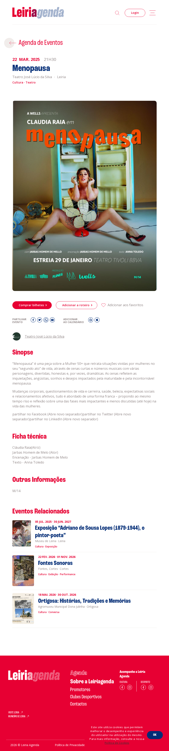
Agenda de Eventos (41, 43)
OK (155, 735)
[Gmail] (91, 321)
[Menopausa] (84, 196)
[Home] (38, 13)
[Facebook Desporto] (143, 688)
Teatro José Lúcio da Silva (44, 336)
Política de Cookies (117, 743)
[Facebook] (34, 321)
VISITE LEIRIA (13, 712)
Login (135, 13)
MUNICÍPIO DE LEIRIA (16, 716)
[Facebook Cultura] (122, 688)
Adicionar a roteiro (75, 305)
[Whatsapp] (46, 321)
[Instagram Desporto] (151, 688)
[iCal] (97, 321)
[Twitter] (40, 321)
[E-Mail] (52, 321)
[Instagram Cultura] (129, 688)
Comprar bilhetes (31, 305)
